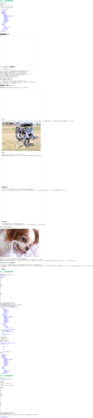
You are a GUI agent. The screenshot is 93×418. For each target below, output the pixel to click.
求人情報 (5, 313)
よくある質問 (6, 321)
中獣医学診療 (6, 318)
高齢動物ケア (6, 320)
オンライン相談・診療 (5, 9)
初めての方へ (6, 309)
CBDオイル (6, 319)
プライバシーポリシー (6, 334)
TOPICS (3, 323)
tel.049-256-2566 (2, 275)
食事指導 (5, 317)
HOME (3, 333)
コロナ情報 (6, 326)
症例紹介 (5, 22)
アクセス (3, 23)
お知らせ (3, 24)
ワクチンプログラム (9, 327)
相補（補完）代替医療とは (8, 316)
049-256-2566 (3, 2)
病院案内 (3, 308)
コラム (5, 325)
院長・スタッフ (6, 311)
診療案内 (3, 314)
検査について (6, 371)
